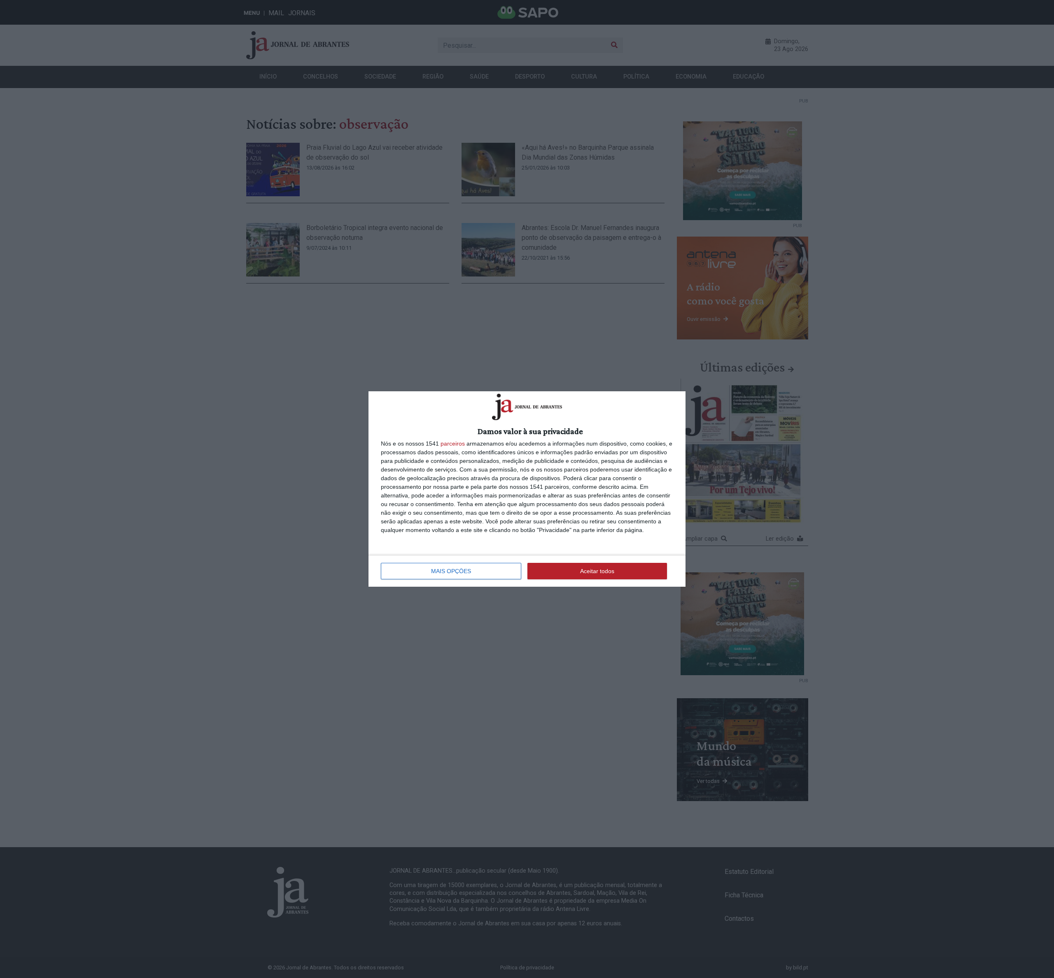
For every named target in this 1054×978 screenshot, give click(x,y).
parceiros (453, 443)
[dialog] (527, 488)
